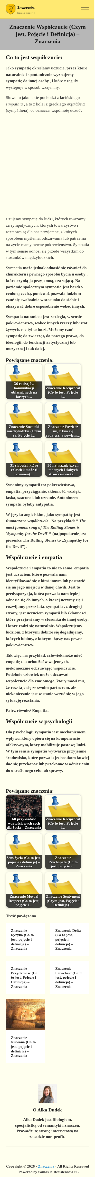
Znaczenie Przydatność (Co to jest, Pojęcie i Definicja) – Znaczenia (24, 978)
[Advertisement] (47, 165)
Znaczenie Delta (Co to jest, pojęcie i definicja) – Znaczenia (68, 940)
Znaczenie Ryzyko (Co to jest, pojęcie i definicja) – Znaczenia (22, 940)
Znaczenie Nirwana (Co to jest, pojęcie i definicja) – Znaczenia (23, 1047)
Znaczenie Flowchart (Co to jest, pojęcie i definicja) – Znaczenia (69, 978)
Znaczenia (46, 1166)
